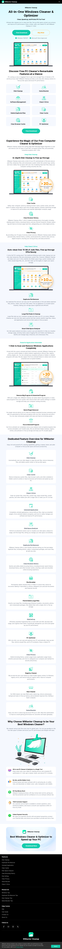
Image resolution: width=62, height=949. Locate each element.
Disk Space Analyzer (31, 528)
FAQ (3, 909)
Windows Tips (6, 892)
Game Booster (31, 710)
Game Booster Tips (7, 901)
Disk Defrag (31, 619)
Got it (55, 946)
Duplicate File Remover (31, 545)
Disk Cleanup (31, 458)
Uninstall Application (31, 510)
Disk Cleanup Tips (7, 898)
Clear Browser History (31, 563)
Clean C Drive (31, 493)
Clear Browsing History (8, 873)
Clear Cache (31, 474)
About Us (4, 917)
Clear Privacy (31, 654)
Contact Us (5, 914)
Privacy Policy (19, 947)
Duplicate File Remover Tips (10, 895)
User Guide (5, 912)
